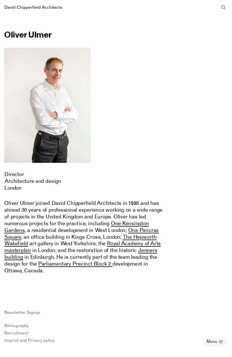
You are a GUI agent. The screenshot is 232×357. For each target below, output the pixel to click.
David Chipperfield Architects (33, 7)
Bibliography (16, 325)
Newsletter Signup (22, 312)
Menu (212, 341)
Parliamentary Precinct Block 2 (75, 263)
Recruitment (16, 333)
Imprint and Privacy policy (29, 340)
